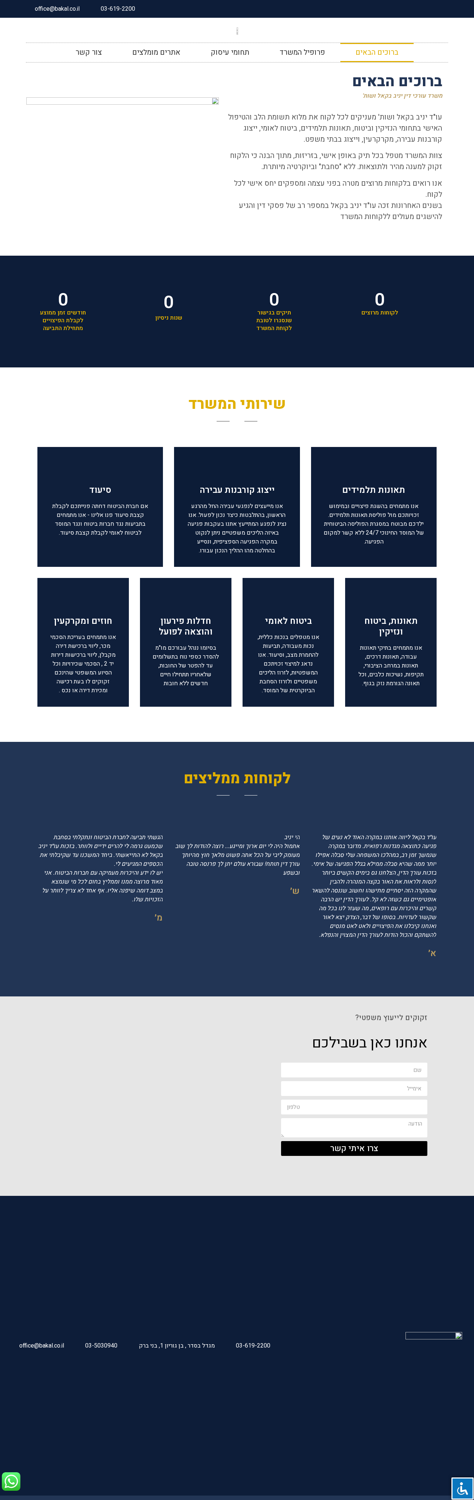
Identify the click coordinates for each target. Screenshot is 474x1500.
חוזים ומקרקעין (83, 621)
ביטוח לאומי (288, 621)
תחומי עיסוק (230, 52)
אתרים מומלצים (156, 52)
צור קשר (89, 52)
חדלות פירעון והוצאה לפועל (186, 626)
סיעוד (100, 490)
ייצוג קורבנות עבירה (237, 490)
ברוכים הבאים (377, 52)
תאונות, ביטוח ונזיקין (391, 626)
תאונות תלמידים (373, 490)
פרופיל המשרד (302, 52)
